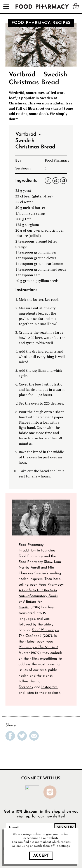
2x (56, 180)
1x (48, 180)
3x (63, 180)
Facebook (26, 687)
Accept (41, 856)
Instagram (49, 687)
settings (64, 846)
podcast (54, 693)
